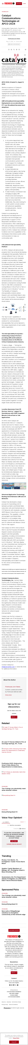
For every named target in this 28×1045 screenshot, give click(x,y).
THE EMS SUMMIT (14, 995)
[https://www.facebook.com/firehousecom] (10, 985)
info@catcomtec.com (8, 667)
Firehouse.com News (14, 38)
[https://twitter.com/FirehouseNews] (15, 985)
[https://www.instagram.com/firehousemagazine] (12, 985)
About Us (4, 1001)
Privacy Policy (5, 1004)
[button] (3, 4)
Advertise (9, 1001)
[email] (19, 49)
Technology (5, 11)
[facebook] (9, 49)
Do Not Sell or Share (16, 1001)
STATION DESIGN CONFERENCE (14, 991)
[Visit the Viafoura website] (22, 828)
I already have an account (14, 844)
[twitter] (14, 49)
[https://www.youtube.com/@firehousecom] (17, 985)
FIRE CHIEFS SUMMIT (14, 993)
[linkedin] (11, 49)
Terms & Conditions (13, 1004)
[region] (14, 825)
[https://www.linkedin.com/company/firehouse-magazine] (14, 985)
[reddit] (16, 49)
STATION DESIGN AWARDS (14, 996)
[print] (25, 49)
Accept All (14, 1042)
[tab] (6, 822)
